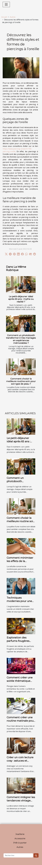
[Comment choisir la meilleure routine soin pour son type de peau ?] (21, 366)
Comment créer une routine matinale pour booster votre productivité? (21, 722)
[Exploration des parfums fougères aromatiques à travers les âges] (21, 626)
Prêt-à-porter (20, 843)
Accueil (4, 17)
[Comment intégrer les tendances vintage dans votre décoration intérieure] (21, 785)
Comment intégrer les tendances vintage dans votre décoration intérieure (21, 802)
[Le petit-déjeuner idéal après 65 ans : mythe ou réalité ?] (21, 284)
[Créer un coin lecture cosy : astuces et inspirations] (21, 745)
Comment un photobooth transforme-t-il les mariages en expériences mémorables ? (21, 339)
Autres (12, 17)
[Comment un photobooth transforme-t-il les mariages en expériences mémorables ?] (21, 323)
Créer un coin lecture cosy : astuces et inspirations (20, 761)
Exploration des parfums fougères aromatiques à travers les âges (20, 642)
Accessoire (20, 838)
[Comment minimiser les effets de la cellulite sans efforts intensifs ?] (21, 546)
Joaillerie (19, 834)
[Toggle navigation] (6, 4)
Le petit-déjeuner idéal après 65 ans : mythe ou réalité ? (21, 299)
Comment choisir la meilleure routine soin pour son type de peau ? (21, 381)
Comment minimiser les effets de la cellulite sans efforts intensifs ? (20, 562)
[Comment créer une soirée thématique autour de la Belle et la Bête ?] (21, 666)
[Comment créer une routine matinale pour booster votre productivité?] (21, 705)
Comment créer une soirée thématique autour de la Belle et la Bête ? (20, 682)
